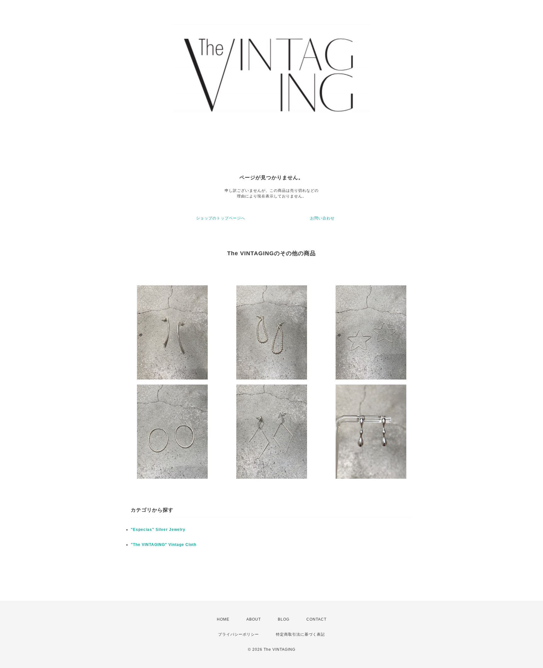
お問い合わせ (322, 218)
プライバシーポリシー (238, 634)
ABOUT (253, 619)
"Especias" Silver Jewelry (158, 529)
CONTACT (316, 619)
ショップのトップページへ (220, 218)
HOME (223, 619)
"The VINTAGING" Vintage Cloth (163, 544)
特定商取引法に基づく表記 (300, 634)
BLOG (283, 619)
